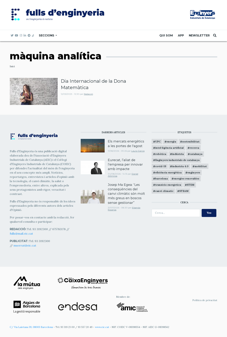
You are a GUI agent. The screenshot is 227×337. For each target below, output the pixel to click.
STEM (190, 184)
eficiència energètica (168, 172)
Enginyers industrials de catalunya (177, 160)
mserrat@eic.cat (24, 245)
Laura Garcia (138, 151)
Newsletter (199, 35)
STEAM (184, 191)
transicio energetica (168, 184)
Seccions (47, 35)
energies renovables (186, 178)
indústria (178, 154)
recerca (194, 147)
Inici (12, 66)
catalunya (196, 154)
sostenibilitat (191, 141)
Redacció (88, 94)
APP (181, 35)
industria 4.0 (180, 166)
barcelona (161, 178)
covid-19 (160, 166)
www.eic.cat (102, 327)
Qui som (166, 35)
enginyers (193, 172)
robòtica (160, 154)
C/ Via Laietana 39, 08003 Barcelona (31, 327)
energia (171, 141)
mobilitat (201, 166)
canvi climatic (164, 191)
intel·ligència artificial (169, 147)
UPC (158, 141)
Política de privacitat (204, 300)
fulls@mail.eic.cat (22, 233)
